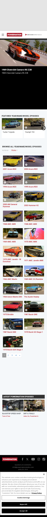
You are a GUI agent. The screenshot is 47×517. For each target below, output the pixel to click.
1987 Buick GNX (30, 314)
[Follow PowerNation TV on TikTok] (44, 459)
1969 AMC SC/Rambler (33, 279)
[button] (3, 35)
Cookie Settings (23, 498)
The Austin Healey (31, 297)
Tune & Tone (6, 416)
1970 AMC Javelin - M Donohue (12, 260)
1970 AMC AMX (30, 242)
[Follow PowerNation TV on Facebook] (22, 459)
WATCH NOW (34, 34)
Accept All (23, 511)
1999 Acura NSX (31, 187)
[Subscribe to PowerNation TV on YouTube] (33, 459)
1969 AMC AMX (9, 242)
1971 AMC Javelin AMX (33, 260)
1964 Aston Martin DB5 (12, 297)
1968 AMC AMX (9, 224)
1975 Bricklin (8, 314)
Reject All (23, 504)
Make (13, 150)
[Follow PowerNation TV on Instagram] (38, 459)
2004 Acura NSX (31, 169)
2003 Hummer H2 (31, 205)
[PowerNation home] (9, 460)
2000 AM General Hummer (10, 205)
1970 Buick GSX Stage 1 (13, 350)
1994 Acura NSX (9, 187)
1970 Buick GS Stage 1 (33, 332)
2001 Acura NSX (9, 169)
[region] (23, 493)
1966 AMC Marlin (10, 279)
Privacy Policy (37, 493)
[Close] (43, 474)
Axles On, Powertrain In (31, 416)
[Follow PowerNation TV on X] (27, 459)
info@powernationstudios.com (23, 467)
